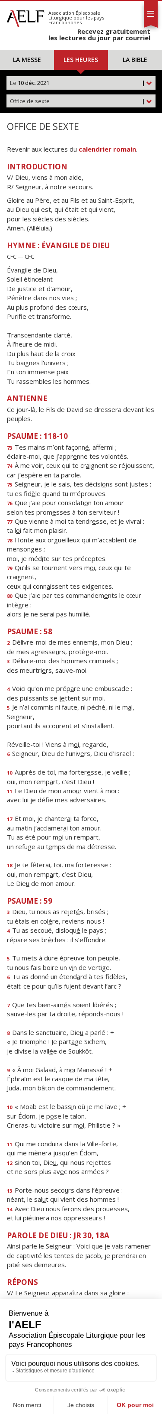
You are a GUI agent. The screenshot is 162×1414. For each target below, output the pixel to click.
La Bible (135, 59)
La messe (27, 59)
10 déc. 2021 (77, 83)
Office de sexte (77, 101)
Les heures (81, 59)
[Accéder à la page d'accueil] (25, 16)
